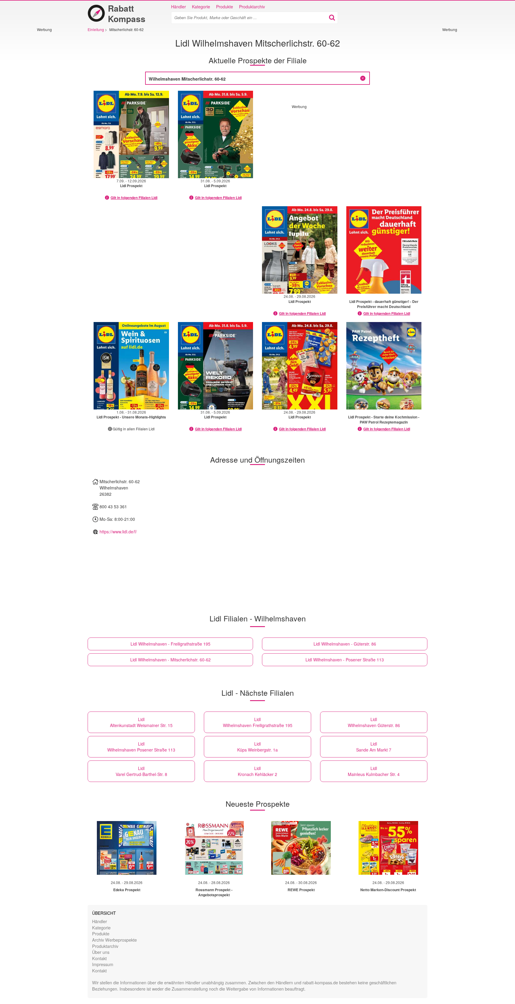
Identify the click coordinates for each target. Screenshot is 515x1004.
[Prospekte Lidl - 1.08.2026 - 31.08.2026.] (131, 365)
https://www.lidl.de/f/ (118, 532)
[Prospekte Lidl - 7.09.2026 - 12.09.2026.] (131, 134)
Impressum (102, 964)
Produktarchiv (252, 7)
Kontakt (99, 958)
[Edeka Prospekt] (126, 848)
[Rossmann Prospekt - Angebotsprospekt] (214, 848)
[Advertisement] (55, 121)
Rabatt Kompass (126, 13)
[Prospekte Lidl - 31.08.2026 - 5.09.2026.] (215, 134)
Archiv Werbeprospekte (114, 940)
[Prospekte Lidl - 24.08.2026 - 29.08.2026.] (299, 250)
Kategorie (201, 7)
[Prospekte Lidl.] (384, 250)
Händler (178, 7)
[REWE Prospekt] (301, 848)
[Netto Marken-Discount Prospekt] (388, 848)
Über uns (100, 952)
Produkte (224, 7)
